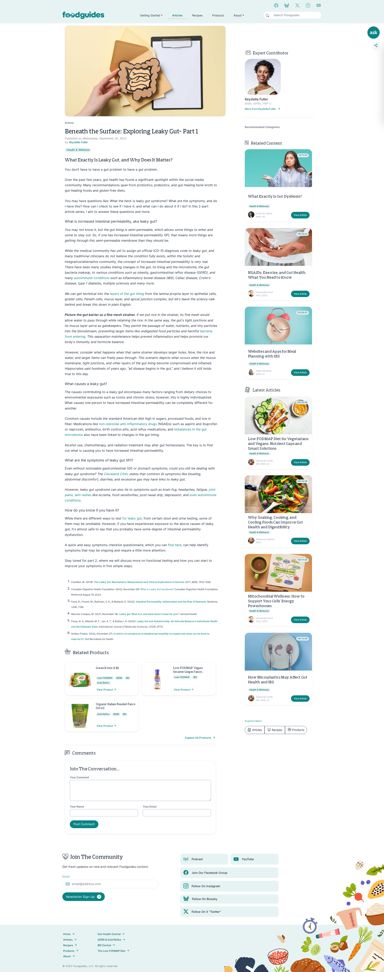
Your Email (150, 806)
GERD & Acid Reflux (109, 939)
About (67, 956)
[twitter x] (297, 5)
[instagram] (308, 5)
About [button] (238, 15)
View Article (300, 215)
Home (67, 934)
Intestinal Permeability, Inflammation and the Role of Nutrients (171, 601)
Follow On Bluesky (204, 899)
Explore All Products (198, 737)
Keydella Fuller (78, 142)
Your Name (77, 806)
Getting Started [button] (150, 15)
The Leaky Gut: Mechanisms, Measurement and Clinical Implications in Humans (139, 582)
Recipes (197, 15)
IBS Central (104, 945)
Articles (177, 15)
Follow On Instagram (206, 886)
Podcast (197, 859)
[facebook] (276, 5)
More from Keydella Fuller (261, 108)
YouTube (248, 859)
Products (218, 15)
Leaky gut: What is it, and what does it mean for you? (149, 614)
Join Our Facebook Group (209, 872)
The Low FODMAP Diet (111, 950)
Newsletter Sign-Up (80, 897)
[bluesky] (286, 5)
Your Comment (79, 777)
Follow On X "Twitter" (206, 911)
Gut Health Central (109, 934)
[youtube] (318, 5)
